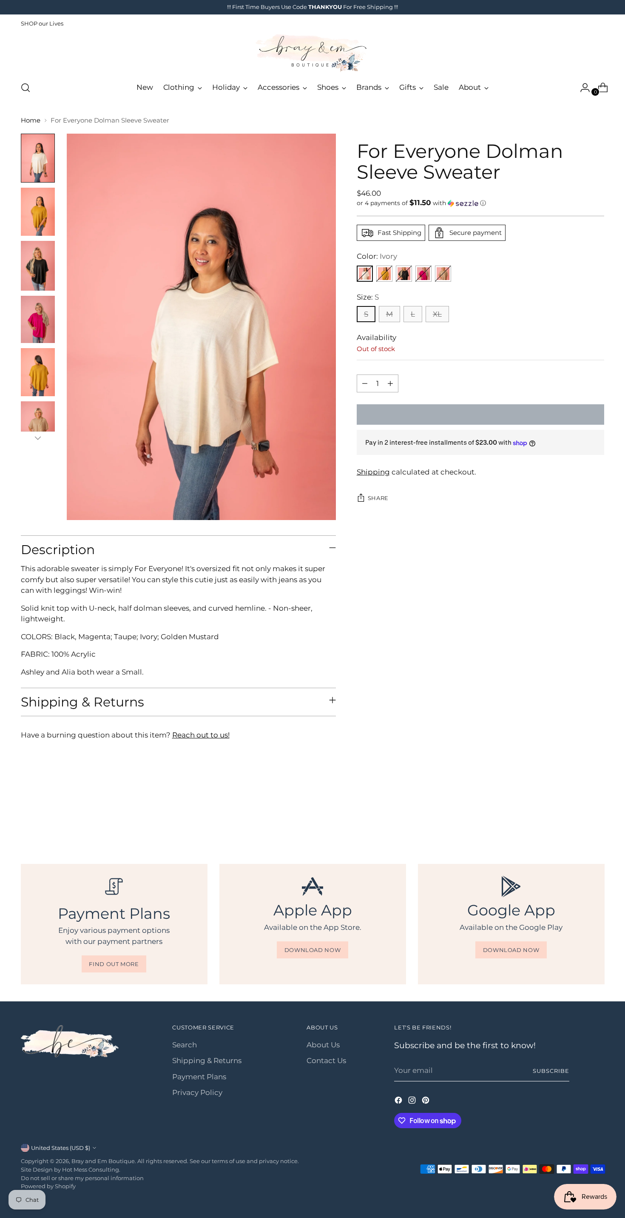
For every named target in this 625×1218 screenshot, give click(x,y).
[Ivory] (365, 274)
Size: (368, 297)
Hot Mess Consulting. (91, 1169)
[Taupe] (443, 274)
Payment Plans (199, 1076)
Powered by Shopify (48, 1186)
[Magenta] (423, 274)
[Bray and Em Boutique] (312, 53)
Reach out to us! (201, 735)
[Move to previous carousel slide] (578, 818)
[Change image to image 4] (38, 319)
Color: (377, 256)
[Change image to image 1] (38, 158)
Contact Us (326, 1060)
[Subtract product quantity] (364, 383)
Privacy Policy (197, 1092)
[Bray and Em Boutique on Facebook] (399, 1102)
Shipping (373, 472)
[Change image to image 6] (38, 424)
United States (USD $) (60, 1147)
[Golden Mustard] (384, 274)
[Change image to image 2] (38, 212)
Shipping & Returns (206, 1060)
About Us (323, 1045)
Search (184, 1045)
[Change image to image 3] (38, 266)
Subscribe (551, 1070)
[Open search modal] (25, 87)
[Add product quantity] (390, 383)
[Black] (404, 274)
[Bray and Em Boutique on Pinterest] (426, 1102)
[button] (481, 203)
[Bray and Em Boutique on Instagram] (413, 1102)
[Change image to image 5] (38, 372)
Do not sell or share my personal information (82, 1178)
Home (30, 120)
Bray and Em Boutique (103, 1161)
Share (378, 498)
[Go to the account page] (581, 87)
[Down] (38, 438)
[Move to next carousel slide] (597, 817)
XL (437, 314)
